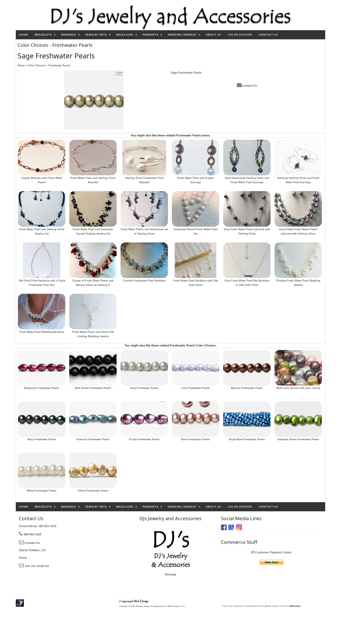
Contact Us (249, 85)
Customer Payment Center (273, 552)
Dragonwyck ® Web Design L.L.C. (169, 606)
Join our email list (36, 566)
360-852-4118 (32, 534)
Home (23, 557)
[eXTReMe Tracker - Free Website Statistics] (20, 604)
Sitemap (170, 574)
